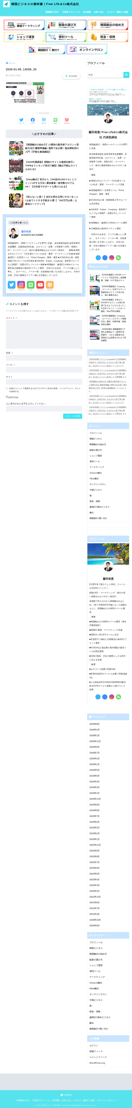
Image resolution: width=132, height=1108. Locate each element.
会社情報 (87, 12)
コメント (12, 318)
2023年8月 (94, 810)
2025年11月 (95, 741)
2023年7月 (94, 816)
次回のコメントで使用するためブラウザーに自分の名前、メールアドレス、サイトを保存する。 (45, 390)
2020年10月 (95, 920)
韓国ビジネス (96, 439)
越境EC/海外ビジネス (100, 507)
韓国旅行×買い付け (98, 518)
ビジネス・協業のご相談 (117, 12)
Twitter (11, 290)
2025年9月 (94, 747)
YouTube (40, 290)
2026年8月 (94, 724)
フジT (117, 366)
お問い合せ (99, 12)
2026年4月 (94, 729)
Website (49, 290)
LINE (30, 290)
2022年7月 (94, 862)
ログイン (93, 1045)
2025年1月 (94, 764)
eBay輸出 (94, 478)
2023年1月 (94, 839)
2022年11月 (95, 845)
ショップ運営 (96, 456)
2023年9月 (94, 804)
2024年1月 (94, 793)
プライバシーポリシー (106, 1100)
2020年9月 (94, 925)
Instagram (21, 290)
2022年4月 (94, 879)
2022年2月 (94, 891)
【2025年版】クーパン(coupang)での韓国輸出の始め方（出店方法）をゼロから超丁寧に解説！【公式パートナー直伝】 (107, 362)
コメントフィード (98, 1057)
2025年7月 (94, 753)
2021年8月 (94, 902)
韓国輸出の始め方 (98, 444)
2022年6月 (94, 868)
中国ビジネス (96, 490)
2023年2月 (94, 833)
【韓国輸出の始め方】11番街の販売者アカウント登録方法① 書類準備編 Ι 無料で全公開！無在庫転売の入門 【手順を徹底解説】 (108, 384)
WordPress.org (97, 1063)
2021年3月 (94, 914)
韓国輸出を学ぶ (52, 12)
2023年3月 (94, 827)
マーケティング (97, 467)
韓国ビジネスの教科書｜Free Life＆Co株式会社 (44, 4)
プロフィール (96, 433)
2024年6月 (94, 776)
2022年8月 (94, 856)
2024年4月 (94, 781)
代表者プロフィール (71, 12)
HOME (67, 1095)
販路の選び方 (96, 450)
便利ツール (95, 461)
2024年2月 (94, 787)
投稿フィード (96, 1051)
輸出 (92, 512)
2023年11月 (95, 799)
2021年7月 (94, 908)
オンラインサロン (98, 484)
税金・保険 (95, 501)
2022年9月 (94, 850)
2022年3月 (94, 885)
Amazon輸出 (96, 473)
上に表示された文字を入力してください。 (27, 403)
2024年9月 (94, 770)
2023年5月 (94, 822)
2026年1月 (94, 735)
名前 (9, 353)
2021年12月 (95, 897)
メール (10, 365)
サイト (9, 377)
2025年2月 (94, 758)
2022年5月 (94, 874)
